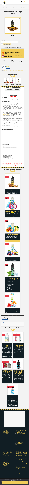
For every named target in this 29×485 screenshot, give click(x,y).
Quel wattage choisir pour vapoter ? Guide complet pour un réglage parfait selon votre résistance (21, 456)
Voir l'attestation (5, 319)
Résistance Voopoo (5, 462)
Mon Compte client (5, 430)
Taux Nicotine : (3, 40)
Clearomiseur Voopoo (5, 461)
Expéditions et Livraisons (6, 432)
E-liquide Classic (5, 465)
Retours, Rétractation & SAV (19, 442)
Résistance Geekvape (5, 464)
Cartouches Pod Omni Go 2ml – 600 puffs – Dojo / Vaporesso (7, 371)
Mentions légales (18, 435)
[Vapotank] (4, 2)
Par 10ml (2, 71)
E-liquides (5, 7)
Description (7, 87)
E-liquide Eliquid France (18, 70)
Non (14, 482)
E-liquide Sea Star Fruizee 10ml (13, 234)
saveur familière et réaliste (11, 93)
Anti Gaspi (4, 454)
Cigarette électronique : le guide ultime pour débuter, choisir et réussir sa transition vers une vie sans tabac (21, 453)
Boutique (2, 7)
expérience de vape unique (6, 114)
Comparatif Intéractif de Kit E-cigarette (7, 452)
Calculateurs (17, 89)
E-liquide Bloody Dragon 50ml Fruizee (12, 211)
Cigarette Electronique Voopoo (7, 456)
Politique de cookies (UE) (19, 440)
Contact (17, 444)
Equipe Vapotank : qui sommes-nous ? (21, 432)
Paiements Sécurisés (5, 431)
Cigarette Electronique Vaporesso (7, 455)
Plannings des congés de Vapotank (20, 433)
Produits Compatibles (10, 89)
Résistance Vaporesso (5, 460)
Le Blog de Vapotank (18, 451)
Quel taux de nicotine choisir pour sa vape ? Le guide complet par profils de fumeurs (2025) (21, 459)
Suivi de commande (5, 434)
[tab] (7, 88)
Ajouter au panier (6, 44)
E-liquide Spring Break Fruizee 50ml (13, 257)
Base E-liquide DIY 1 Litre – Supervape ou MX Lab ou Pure (7, 345)
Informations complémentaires (16, 87)
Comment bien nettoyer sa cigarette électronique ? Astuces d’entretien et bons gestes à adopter (21, 468)
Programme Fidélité (5, 433)
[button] (19, 18)
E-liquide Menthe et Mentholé (6, 466)
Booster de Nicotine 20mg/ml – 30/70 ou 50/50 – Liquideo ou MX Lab (13, 397)
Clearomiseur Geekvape (6, 463)
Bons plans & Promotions (6, 453)
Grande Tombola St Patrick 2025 (7, 439)
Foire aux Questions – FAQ (19, 443)
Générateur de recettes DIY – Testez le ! (8, 451)
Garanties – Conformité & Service (20, 441)
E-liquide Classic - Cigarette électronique (11, 7)
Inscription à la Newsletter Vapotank (20, 434)
